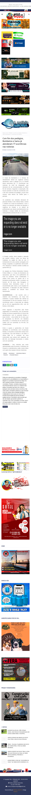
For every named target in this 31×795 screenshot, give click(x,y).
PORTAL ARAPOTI (17, 789)
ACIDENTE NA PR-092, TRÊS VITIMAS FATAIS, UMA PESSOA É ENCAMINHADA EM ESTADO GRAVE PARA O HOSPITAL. (18, 731)
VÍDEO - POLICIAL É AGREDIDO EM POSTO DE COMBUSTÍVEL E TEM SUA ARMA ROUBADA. (18, 745)
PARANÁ (10, 132)
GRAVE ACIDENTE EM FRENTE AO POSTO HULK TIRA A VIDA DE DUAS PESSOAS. (18, 737)
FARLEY (15, 790)
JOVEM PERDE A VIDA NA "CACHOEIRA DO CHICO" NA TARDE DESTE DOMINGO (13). (18, 760)
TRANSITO (5, 354)
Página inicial (5, 132)
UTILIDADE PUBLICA (14, 354)
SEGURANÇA (11, 352)
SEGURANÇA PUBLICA (21, 352)
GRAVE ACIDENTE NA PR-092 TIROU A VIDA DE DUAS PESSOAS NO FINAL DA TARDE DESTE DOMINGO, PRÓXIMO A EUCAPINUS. (18, 753)
